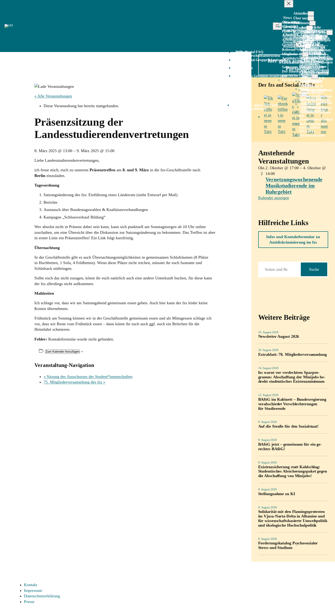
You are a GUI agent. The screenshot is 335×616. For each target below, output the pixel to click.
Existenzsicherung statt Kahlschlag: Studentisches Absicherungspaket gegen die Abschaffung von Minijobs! (292, 471)
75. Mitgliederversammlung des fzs (74, 382)
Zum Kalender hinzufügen (62, 351)
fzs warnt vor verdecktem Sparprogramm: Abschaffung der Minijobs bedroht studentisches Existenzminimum (291, 377)
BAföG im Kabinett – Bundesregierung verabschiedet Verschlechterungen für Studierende (292, 404)
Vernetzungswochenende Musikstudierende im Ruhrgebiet (293, 186)
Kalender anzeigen (273, 197)
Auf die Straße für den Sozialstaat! (288, 426)
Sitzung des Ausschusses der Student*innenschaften (88, 376)
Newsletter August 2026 (278, 336)
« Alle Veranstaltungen (53, 96)
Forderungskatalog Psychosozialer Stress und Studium (288, 545)
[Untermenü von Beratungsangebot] (305, 54)
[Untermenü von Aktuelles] (311, 13)
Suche (314, 269)
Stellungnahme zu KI (276, 494)
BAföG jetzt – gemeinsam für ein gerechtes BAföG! (290, 446)
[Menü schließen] (288, 4)
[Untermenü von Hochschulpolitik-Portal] (315, 76)
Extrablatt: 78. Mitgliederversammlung (292, 354)
